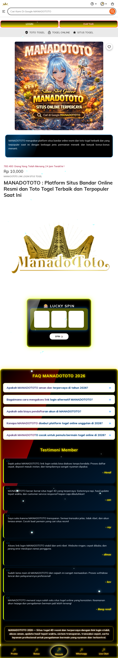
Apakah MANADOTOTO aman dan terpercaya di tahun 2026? (47, 387)
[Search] (112, 11)
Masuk (59, 654)
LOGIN (29, 24)
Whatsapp (81, 653)
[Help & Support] (93, 4)
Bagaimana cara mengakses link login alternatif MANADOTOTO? (50, 399)
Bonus (36, 653)
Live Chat (104, 653)
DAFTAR (88, 24)
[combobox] (58, 11)
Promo (14, 653)
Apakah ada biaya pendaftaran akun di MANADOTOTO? (44, 411)
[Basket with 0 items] (112, 4)
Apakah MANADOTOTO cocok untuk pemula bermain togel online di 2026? (56, 435)
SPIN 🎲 (59, 336)
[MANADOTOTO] (5, 6)
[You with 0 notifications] (104, 4)
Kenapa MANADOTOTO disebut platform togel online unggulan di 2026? (55, 423)
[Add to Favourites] (109, 46)
